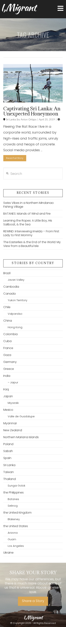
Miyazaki (13, 403)
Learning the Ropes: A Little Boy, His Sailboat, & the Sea (27, 222)
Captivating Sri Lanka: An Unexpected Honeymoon (31, 111)
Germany (10, 362)
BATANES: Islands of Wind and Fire (27, 213)
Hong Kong (15, 327)
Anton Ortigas (28, 119)
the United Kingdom (17, 512)
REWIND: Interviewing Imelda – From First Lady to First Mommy (31, 233)
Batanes (13, 499)
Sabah (8, 451)
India (6, 376)
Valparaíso (15, 314)
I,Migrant (18, 7)
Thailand (9, 479)
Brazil (6, 273)
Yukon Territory (17, 300)
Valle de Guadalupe (21, 416)
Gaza (7, 355)
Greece (8, 369)
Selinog (13, 506)
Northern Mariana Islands (21, 437)
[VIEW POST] (33, 83)
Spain (7, 458)
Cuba (7, 341)
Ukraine (8, 552)
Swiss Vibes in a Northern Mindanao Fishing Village (28, 205)
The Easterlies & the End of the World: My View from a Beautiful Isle (32, 244)
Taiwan (8, 472)
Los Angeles (16, 546)
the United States (15, 526)
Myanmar (10, 423)
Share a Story (33, 601)
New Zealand (12, 430)
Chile (6, 307)
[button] (60, 8)
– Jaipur (13, 382)
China (7, 321)
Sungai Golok (16, 485)
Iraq (6, 389)
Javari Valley (16, 280)
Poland (8, 444)
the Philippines (13, 492)
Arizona (13, 533)
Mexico (8, 410)
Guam (12, 539)
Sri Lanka (10, 119)
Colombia (10, 334)
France (8, 348)
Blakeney (14, 519)
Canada (9, 293)
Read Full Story (14, 158)
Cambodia (11, 287)
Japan (8, 396)
